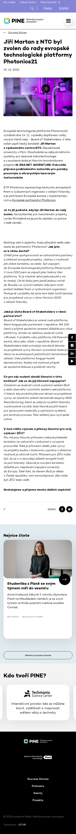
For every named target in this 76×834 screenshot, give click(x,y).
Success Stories (38, 779)
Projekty (38, 800)
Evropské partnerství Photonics (33, 200)
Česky (47, 8)
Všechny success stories (38, 655)
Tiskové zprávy (27, 2)
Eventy (38, 793)
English (64, 8)
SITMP (22, 824)
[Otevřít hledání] (33, 8)
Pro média (9, 2)
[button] (64, 579)
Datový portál (48, 2)
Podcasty (38, 786)
